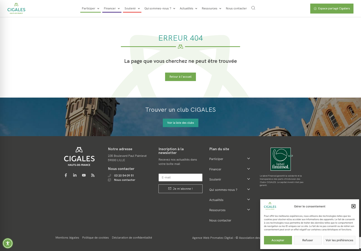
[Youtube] (83, 175)
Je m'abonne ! (182, 189)
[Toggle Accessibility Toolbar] (8, 243)
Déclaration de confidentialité (132, 238)
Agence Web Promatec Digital (212, 238)
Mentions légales (67, 238)
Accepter (278, 240)
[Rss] (92, 175)
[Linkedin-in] (74, 175)
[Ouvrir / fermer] (248, 158)
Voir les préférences (339, 240)
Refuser (307, 240)
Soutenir (130, 8)
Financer (110, 8)
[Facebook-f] (65, 175)
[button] (353, 206)
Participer (88, 8)
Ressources (209, 8)
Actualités (186, 8)
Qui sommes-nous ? (157, 8)
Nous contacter (236, 8)
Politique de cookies (95, 238)
